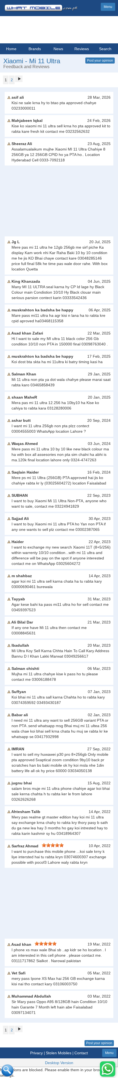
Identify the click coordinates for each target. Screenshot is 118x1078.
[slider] (53, 845)
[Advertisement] (59, 201)
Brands (35, 49)
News (58, 49)
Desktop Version (59, 1063)
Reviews (81, 49)
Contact (81, 1053)
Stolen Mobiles (58, 1053)
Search (105, 49)
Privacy (36, 1053)
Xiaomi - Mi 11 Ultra (31, 61)
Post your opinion (100, 60)
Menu (108, 7)
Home (11, 49)
